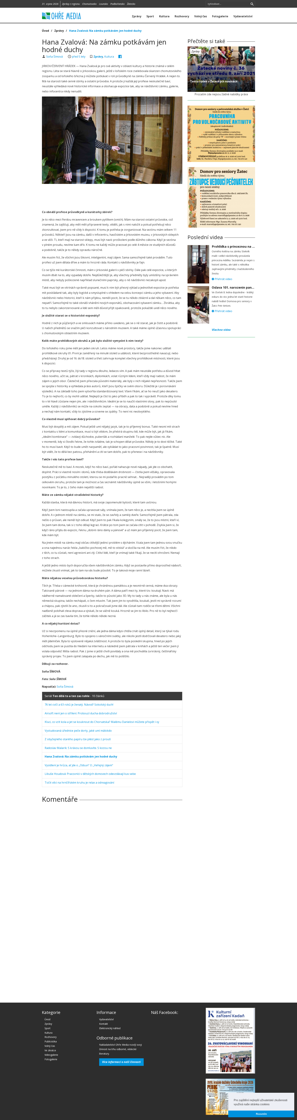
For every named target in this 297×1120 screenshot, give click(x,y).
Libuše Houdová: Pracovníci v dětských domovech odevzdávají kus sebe (90, 774)
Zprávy (136, 16)
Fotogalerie (220, 16)
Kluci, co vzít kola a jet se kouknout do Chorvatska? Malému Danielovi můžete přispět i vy (102, 722)
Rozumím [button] (261, 1113)
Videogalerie (51, 1054)
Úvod (45, 31)
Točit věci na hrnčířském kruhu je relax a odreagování (79, 782)
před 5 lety (78, 56)
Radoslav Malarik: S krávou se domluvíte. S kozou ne (78, 748)
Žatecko (131, 3)
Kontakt (103, 1023)
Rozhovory (182, 16)
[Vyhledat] (252, 3)
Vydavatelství (242, 16)
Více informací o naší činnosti (121, 1062)
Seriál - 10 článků (74, 696)
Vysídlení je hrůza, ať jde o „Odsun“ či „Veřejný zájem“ (79, 765)
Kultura (164, 16)
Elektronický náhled (109, 1028)
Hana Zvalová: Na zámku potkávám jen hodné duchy (105, 31)
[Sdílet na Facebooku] (120, 56)
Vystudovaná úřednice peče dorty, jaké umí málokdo (78, 730)
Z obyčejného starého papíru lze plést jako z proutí (78, 739)
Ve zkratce (50, 1050)
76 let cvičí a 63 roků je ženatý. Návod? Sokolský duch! (79, 704)
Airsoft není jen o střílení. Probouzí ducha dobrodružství (81, 713)
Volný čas (200, 16)
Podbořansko (117, 3)
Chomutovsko (89, 3)
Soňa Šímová (54, 56)
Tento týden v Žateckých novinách (213, 81)
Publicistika (51, 1041)
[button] (270, 1104)
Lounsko (103, 3)
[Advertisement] (112, 196)
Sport (150, 16)
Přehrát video (223, 279)
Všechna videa (221, 330)
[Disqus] (112, 853)
